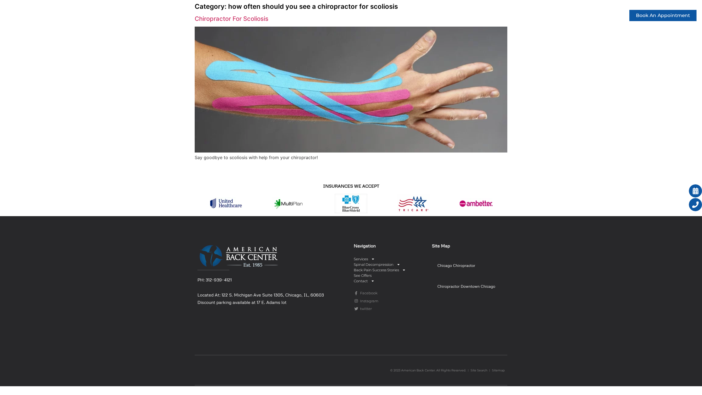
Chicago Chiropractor (456, 265)
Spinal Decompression (435, 15)
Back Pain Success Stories (511, 15)
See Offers (572, 15)
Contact (604, 15)
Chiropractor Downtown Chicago (466, 286)
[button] (467, 265)
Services (380, 15)
